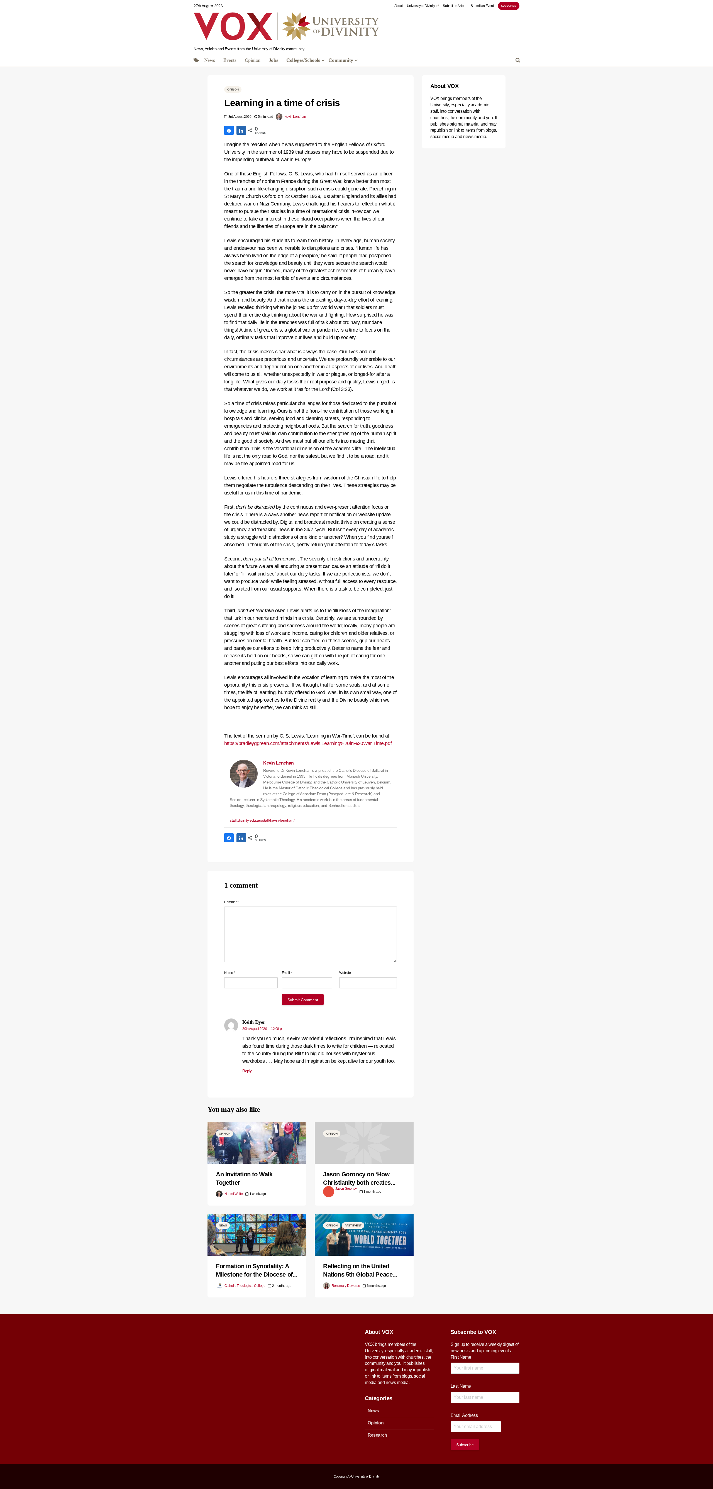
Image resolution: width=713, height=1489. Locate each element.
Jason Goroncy (346, 1189)
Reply (247, 1071)
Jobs (273, 60)
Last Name (461, 1386)
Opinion (252, 60)
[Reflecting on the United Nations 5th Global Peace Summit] (364, 1234)
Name (229, 972)
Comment (231, 902)
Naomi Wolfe (233, 1194)
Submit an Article (454, 6)
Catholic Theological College (244, 1286)
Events (229, 60)
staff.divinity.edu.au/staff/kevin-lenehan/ (262, 820)
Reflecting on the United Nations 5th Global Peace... (360, 1270)
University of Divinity (421, 6)
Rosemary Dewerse (345, 1286)
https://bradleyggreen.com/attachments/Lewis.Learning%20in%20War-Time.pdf (308, 743)
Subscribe (508, 5)
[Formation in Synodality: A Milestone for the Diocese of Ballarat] (256, 1234)
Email (287, 972)
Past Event (353, 1225)
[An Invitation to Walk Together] (256, 1142)
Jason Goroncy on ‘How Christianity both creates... (359, 1178)
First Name (461, 1357)
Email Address (464, 1415)
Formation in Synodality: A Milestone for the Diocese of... (256, 1270)
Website (345, 972)
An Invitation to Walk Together (244, 1178)
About (398, 6)
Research (377, 1435)
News (209, 60)
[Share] (228, 130)
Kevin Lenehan (295, 117)
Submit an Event (482, 6)
